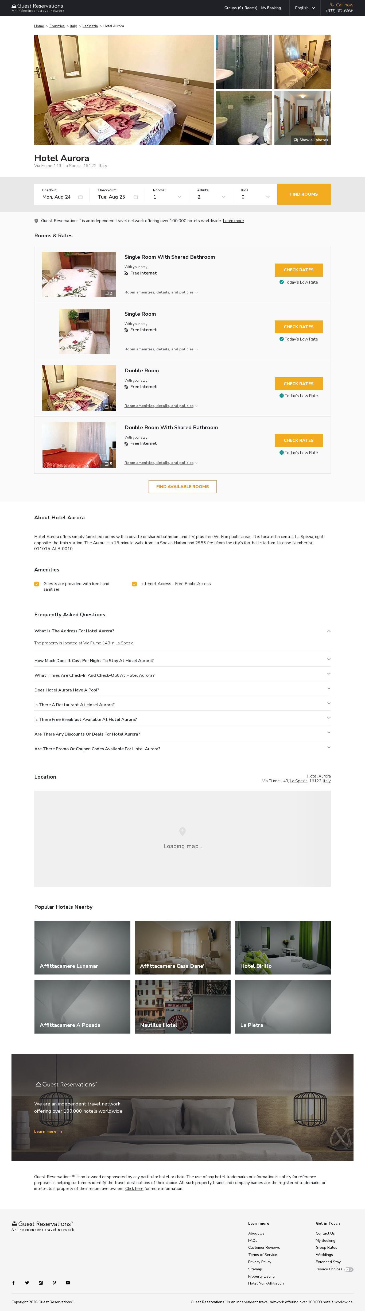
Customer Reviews (264, 1247)
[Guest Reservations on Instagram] (41, 1282)
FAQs (252, 1240)
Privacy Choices (329, 1269)
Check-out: (107, 190)
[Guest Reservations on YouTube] (66, 1282)
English (302, 8)
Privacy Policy (259, 1261)
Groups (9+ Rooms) (241, 7)
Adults (203, 190)
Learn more (233, 221)
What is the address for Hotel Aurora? (74, 631)
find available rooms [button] (182, 487)
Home (39, 26)
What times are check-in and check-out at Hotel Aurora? (94, 675)
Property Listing (261, 1276)
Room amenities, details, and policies (159, 292)
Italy (73, 26)
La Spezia (90, 26)
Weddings (324, 1254)
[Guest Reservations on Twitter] (27, 1282)
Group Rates (326, 1247)
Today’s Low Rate (301, 282)
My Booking (271, 7)
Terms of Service (262, 1254)
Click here (134, 1189)
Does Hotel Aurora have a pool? (66, 690)
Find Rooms (304, 194)
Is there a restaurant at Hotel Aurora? (74, 705)
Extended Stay (328, 1261)
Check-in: (49, 190)
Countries (57, 26)
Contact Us (325, 1233)
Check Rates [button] (299, 270)
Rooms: (159, 190)
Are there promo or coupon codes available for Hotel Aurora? (97, 749)
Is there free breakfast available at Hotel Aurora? (85, 719)
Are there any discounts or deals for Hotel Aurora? (87, 734)
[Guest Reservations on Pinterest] (55, 1282)
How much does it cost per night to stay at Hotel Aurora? (94, 661)
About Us (256, 1233)
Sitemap (255, 1269)
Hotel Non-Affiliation (266, 1283)
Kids (244, 190)
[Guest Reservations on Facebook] (16, 1282)
